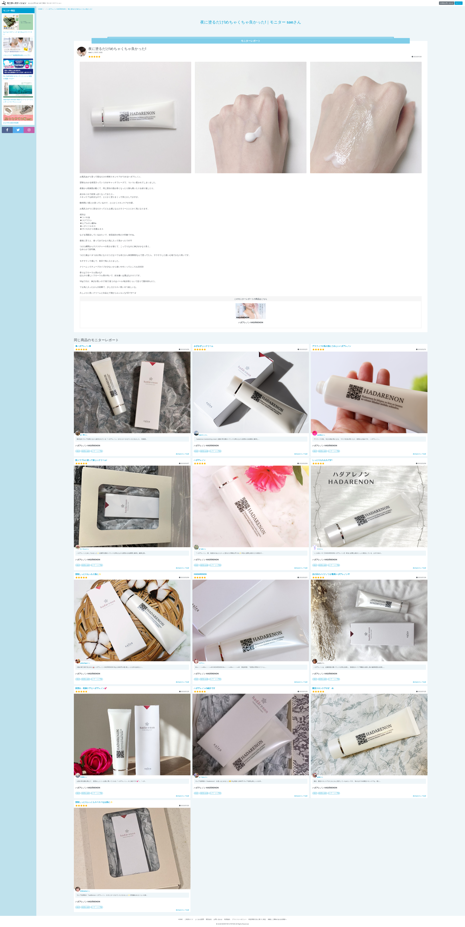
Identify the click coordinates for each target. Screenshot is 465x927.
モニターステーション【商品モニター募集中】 (14, 3)
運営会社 (209, 919)
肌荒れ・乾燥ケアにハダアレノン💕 (91, 688)
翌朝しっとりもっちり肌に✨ (88, 574)
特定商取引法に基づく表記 (257, 919)
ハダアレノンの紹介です (204, 688)
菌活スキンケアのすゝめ (323, 688)
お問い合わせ (218, 919)
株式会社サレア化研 (182, 454)
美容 (78, 451)
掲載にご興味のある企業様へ (277, 919)
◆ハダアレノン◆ (83, 346)
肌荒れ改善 (86, 451)
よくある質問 (199, 919)
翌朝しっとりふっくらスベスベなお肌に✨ (94, 802)
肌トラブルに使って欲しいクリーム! (91, 460)
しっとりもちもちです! (322, 460)
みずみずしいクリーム (203, 346)
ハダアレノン (199, 460)
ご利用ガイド (189, 919)
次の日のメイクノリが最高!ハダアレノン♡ (331, 574)
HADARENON (200, 574)
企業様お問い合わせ (446, 3)
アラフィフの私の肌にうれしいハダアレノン (331, 346)
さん (83, 435)
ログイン (458, 3)
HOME (180, 919)
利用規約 (227, 919)
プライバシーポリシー (239, 919)
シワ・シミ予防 (97, 451)
